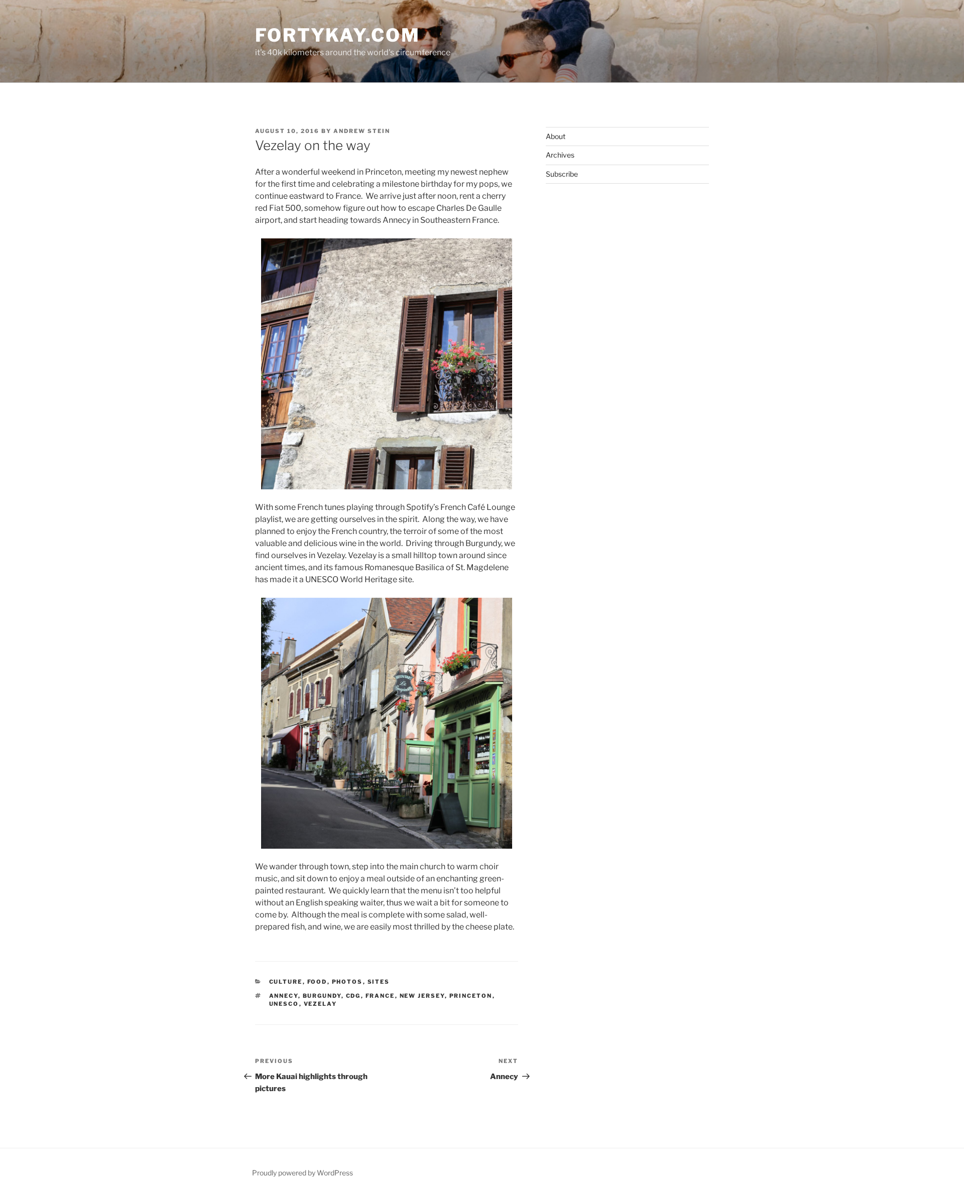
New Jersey (422, 995)
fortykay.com (337, 35)
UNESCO (284, 1003)
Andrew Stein (361, 131)
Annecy (283, 995)
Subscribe (562, 174)
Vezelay (320, 1003)
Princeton (471, 995)
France (380, 995)
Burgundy (322, 995)
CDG (353, 995)
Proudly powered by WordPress (302, 1172)
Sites (379, 981)
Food (317, 981)
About (555, 136)
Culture (286, 981)
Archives (560, 155)
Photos (347, 981)
